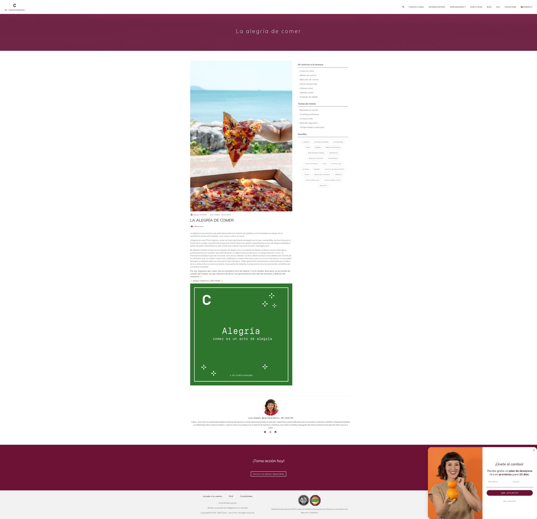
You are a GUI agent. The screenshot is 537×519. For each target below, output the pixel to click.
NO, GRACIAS (510, 501)
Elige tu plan (476, 7)
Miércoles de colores (309, 79)
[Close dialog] (534, 450)
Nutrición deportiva (308, 123)
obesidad (317, 169)
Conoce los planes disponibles (268, 474)
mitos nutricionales (311, 164)
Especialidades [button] (457, 7)
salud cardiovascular (312, 180)
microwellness (332, 158)
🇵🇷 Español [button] (526, 7)
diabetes (318, 147)
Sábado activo (307, 92)
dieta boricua (333, 153)
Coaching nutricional (309, 114)
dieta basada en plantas (316, 153)
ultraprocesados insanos (332, 180)
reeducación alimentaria (322, 174)
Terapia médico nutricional (312, 127)
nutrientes (305, 169)
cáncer (308, 147)
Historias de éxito (436, 7)
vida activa (323, 185)
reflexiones (199, 226)
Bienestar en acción (309, 110)
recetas (306, 174)
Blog (489, 7)
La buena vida (306, 118)
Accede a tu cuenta (212, 496)
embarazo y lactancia (316, 158)
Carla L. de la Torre (222, 215)
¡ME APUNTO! (510, 493)
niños (324, 164)
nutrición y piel (336, 164)
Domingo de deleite (309, 97)
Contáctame (510, 7)
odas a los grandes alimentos (334, 169)
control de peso (338, 142)
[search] (403, 7)
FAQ (498, 7)
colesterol (306, 142)
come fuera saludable (321, 142)
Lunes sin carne (307, 71)
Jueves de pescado (308, 84)
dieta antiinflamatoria (333, 147)
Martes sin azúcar (308, 75)
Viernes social (306, 88)
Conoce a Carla (416, 7)
